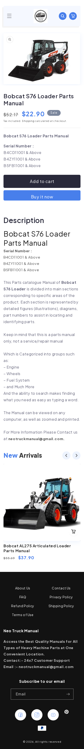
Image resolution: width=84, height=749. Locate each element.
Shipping (28, 121)
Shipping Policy (61, 606)
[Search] (62, 16)
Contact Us (61, 588)
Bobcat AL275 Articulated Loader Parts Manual (37, 548)
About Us (22, 588)
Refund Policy (22, 606)
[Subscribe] (68, 694)
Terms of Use (22, 615)
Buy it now (42, 196)
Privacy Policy (61, 597)
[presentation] (66, 456)
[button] (9, 16)
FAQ (22, 597)
